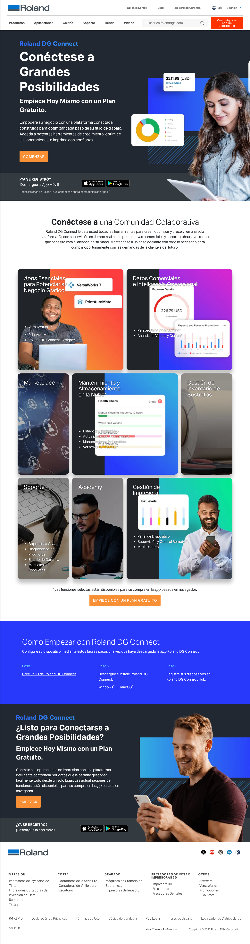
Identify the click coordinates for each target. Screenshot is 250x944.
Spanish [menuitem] (232, 8)
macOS (126, 687)
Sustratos (16, 900)
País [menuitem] (219, 8)
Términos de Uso (88, 918)
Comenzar (34, 156)
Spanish (14, 928)
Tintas (13, 904)
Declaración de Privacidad (49, 918)
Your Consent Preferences (162, 929)
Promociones (209, 890)
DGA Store (207, 895)
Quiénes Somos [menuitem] (137, 8)
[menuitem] (18, 23)
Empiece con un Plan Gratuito (125, 600)
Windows (106, 687)
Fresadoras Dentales (167, 893)
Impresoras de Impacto (122, 890)
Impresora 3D (162, 884)
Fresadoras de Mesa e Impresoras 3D (170, 876)
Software (205, 881)
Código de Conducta (123, 918)
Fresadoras (161, 889)
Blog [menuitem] (161, 8)
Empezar (106, 360)
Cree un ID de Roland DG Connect (49, 674)
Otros (204, 874)
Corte (63, 874)
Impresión (16, 874)
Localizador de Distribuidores (221, 918)
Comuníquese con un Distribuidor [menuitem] (227, 23)
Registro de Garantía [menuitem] (187, 8)
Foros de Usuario (180, 918)
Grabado (112, 874)
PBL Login (153, 918)
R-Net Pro (16, 918)
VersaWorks (208, 886)
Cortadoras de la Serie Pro (78, 881)
